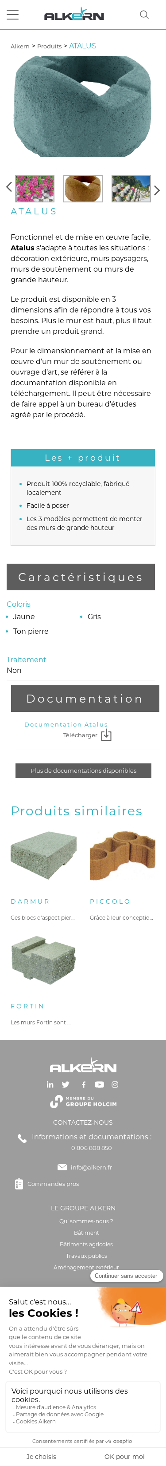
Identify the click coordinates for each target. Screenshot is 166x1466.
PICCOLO (110, 901)
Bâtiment (86, 1232)
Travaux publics (86, 1256)
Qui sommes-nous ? (86, 1221)
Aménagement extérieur (86, 1267)
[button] (10, 188)
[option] (34, 188)
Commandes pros (53, 1183)
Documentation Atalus (66, 724)
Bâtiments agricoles (86, 1244)
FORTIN (28, 1006)
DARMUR (30, 901)
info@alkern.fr (91, 1167)
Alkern (20, 46)
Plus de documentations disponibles (83, 770)
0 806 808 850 (91, 1147)
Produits (49, 46)
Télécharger (80, 735)
